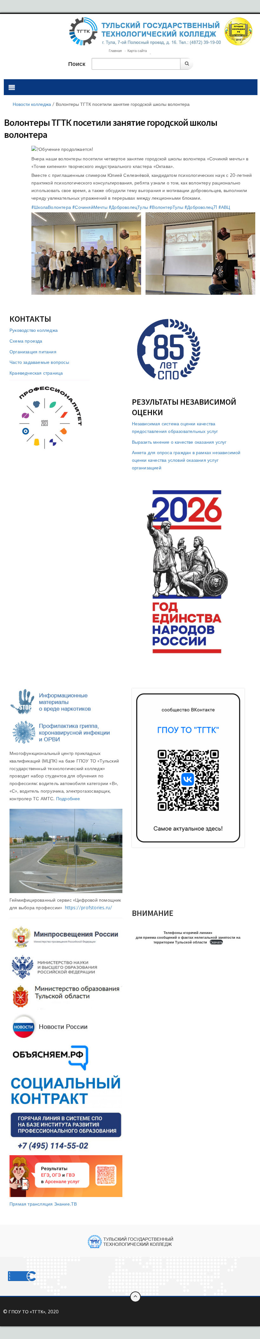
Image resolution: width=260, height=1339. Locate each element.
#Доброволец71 (201, 207)
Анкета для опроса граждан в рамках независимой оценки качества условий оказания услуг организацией (186, 460)
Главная (115, 50)
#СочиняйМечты (89, 207)
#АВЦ (224, 207)
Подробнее (68, 798)
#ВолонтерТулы (166, 207)
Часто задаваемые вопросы (39, 362)
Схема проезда (26, 341)
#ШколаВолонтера (51, 207)
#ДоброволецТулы (128, 207)
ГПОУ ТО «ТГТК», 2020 (34, 1311)
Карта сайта (137, 50)
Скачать (216, 942)
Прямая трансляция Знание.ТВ (43, 1204)
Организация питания (33, 351)
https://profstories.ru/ (89, 907)
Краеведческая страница (36, 373)
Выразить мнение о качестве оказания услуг (179, 442)
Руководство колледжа (34, 330)
